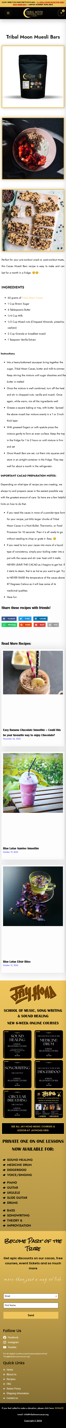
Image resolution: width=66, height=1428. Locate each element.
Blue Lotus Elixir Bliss (17, 961)
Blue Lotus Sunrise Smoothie (21, 848)
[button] (9, 619)
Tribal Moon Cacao (32, 298)
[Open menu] (8, 13)
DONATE (59, 1408)
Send (31, 1315)
